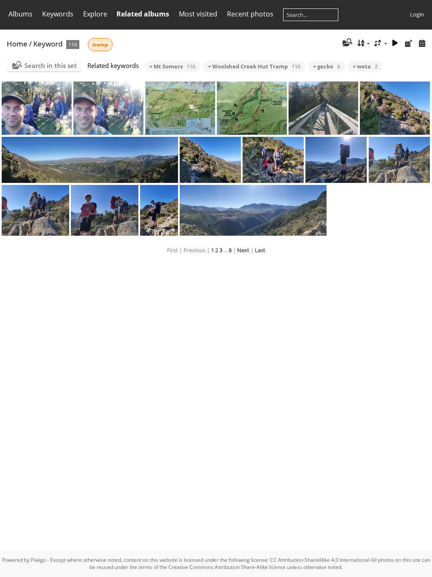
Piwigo (38, 559)
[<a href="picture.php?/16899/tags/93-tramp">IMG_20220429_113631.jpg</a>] (108, 108)
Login (417, 14)
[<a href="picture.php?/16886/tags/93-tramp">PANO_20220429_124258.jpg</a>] (253, 210)
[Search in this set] (346, 43)
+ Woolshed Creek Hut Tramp (254, 66)
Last (260, 250)
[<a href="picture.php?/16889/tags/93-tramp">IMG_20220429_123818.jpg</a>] (35, 210)
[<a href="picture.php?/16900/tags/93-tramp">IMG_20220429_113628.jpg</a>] (36, 108)
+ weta (365, 66)
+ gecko (326, 66)
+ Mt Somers (172, 66)
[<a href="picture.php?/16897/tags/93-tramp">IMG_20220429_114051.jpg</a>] (251, 108)
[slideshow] (395, 43)
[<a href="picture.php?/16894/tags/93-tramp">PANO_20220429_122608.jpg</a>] (90, 160)
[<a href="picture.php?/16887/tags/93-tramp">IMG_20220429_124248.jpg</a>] (159, 210)
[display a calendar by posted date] (408, 43)
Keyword (47, 44)
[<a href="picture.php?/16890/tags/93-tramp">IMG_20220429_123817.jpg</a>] (399, 160)
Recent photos (250, 14)
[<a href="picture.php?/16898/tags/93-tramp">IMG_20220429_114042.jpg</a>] (180, 108)
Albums (20, 14)
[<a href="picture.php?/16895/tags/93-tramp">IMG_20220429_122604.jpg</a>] (394, 108)
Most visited (198, 14)
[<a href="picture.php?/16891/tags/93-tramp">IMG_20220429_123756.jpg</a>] (336, 160)
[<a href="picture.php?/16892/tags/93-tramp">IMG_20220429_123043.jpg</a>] (273, 160)
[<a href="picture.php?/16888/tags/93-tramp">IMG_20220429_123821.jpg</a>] (104, 210)
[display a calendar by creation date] (422, 43)
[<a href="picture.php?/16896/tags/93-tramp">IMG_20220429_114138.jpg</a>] (323, 108)
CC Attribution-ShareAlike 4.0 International (320, 559)
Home (17, 44)
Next (243, 250)
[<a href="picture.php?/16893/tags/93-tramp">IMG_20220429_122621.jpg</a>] (210, 160)
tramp (100, 44)
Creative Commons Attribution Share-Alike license (227, 567)
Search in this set (50, 65)
